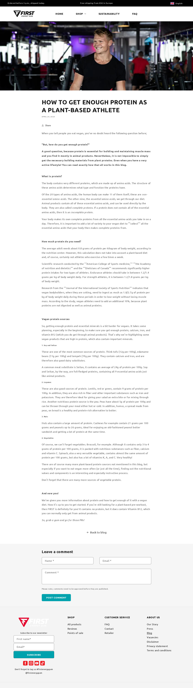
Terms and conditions (159, 650)
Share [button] (48, 125)
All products (74, 624)
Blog (149, 632)
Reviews (72, 628)
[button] (81, 13)
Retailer (109, 632)
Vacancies (152, 637)
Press (150, 628)
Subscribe (34, 654)
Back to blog (98, 532)
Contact (109, 628)
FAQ (107, 624)
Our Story (152, 624)
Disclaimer (153, 641)
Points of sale (75, 632)
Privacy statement (157, 645)
